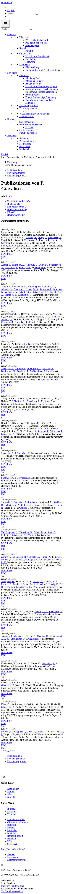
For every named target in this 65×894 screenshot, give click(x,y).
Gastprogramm (26, 130)
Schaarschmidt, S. (20, 557)
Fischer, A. (33, 502)
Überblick (24, 75)
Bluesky (11, 809)
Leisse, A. (31, 636)
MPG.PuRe (6, 254)
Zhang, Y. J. (19, 289)
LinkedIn (11, 811)
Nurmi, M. (38, 581)
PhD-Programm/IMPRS (30, 124)
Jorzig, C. (53, 584)
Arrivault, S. (31, 264)
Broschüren (24, 146)
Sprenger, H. (45, 559)
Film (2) (11, 212)
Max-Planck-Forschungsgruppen (41, 86)
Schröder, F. (43, 431)
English (11, 10)
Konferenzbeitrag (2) (17, 206)
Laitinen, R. (51, 587)
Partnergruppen (32, 94)
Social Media (7, 803)
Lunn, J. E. (6, 584)
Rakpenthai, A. (19, 286)
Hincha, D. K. (43, 731)
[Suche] (37, 14)
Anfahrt (29, 51)
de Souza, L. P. (34, 368)
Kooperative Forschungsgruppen (41, 92)
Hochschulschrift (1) (17, 209)
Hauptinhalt (6, 2)
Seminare (23, 138)
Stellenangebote (26, 122)
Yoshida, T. (20, 368)
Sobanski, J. (7, 502)
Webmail (11, 838)
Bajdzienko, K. (8, 371)
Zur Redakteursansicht (12, 891)
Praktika (29, 127)
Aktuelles (11, 135)
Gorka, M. (50, 286)
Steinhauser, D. (18, 639)
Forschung (12, 72)
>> (13, 750)
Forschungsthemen (28, 108)
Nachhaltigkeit (32, 45)
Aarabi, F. (6, 264)
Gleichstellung (32, 67)
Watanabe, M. (11, 292)
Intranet (11, 827)
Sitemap (11, 854)
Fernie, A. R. (7, 245)
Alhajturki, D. (8, 581)
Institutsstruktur (14, 170)
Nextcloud (12, 833)
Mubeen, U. (7, 559)
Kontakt (23, 48)
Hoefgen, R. (40, 267)
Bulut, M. (43, 264)
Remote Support (15, 836)
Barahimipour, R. (36, 286)
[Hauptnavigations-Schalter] (5, 24)
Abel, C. (52, 532)
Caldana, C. (42, 636)
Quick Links (7, 783)
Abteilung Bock (33, 78)
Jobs (9, 794)
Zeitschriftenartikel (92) (18, 201)
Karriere (11, 119)
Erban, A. (46, 557)
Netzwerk (30, 62)
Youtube (11, 814)
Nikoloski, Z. (25, 292)
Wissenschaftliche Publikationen (34, 113)
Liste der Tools (26, 116)
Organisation (25, 53)
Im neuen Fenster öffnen (12, 886)
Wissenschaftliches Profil (37, 40)
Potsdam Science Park (36, 42)
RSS (9, 841)
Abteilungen (13, 789)
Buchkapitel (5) (14, 204)
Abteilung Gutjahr (34, 81)
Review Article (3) (16, 215)
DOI (3, 256)
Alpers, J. (30, 731)
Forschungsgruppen (28, 105)
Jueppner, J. (6, 636)
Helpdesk (11, 825)
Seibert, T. (6, 535)
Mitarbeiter (24, 64)
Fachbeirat (30, 59)
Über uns (11, 34)
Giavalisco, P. (54, 237)
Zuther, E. (6, 557)
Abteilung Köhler (33, 83)
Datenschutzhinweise (17, 860)
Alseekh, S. (31, 237)
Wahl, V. (32, 535)
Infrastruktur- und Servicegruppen (41, 89)
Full (3, 390)
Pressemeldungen (27, 141)
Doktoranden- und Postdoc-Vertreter (42, 70)
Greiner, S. (24, 507)
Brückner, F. (46, 289)
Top (3, 777)
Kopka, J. (32, 559)
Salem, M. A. (18, 264)
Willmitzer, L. (18, 401)
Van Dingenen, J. (9, 532)
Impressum (12, 857)
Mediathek (24, 149)
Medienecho (25, 143)
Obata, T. (51, 505)
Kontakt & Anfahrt (16, 819)
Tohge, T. (42, 237)
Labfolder (12, 830)
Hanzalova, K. (26, 532)
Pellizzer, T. (26, 505)
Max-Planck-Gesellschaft (37, 56)
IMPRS (11, 791)
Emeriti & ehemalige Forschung (40, 97)
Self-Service (13, 844)
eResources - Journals (17, 822)
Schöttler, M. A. (12, 505)
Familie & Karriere (28, 133)
